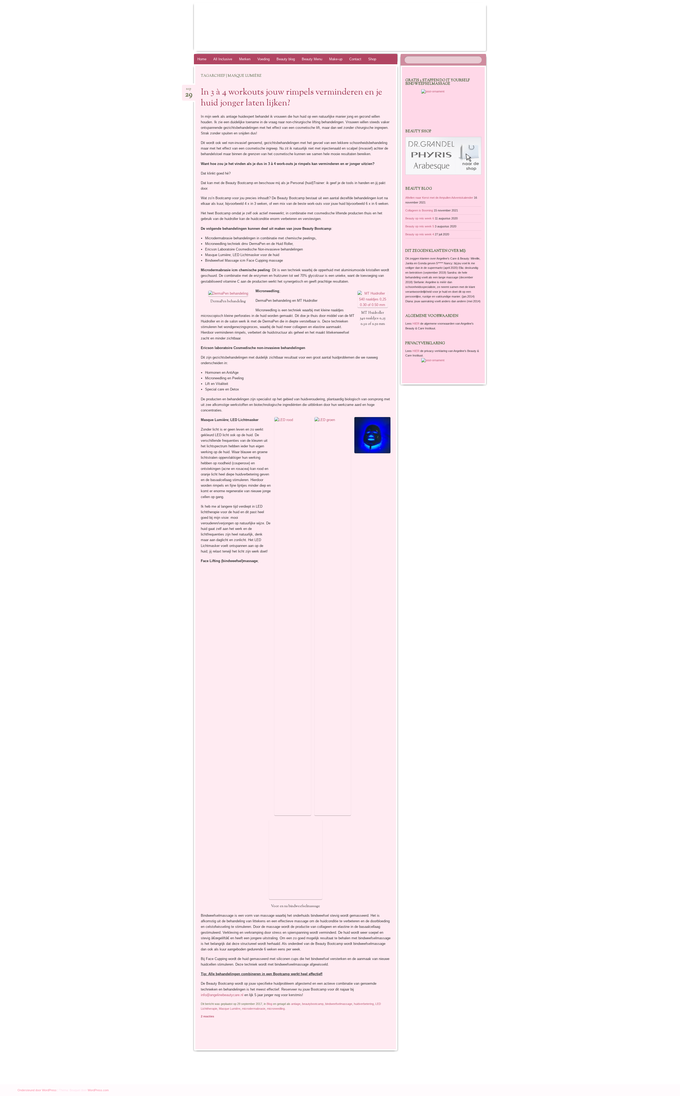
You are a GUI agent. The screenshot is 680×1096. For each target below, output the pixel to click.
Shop (372, 59)
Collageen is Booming (419, 210)
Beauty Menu (312, 59)
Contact (355, 59)
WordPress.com (98, 1090)
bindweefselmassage (338, 1003)
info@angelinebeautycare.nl (222, 995)
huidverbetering (364, 1003)
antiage (295, 1003)
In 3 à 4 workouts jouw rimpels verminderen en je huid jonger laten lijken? (291, 98)
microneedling (276, 1008)
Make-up (335, 59)
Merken (244, 59)
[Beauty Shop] (443, 173)
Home (201, 59)
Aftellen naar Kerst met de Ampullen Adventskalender (439, 197)
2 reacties (207, 1016)
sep (188, 90)
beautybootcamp (313, 1003)
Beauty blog (286, 59)
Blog (269, 1003)
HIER (416, 323)
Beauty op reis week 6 (419, 218)
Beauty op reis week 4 (419, 234)
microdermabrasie (253, 1008)
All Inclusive (222, 59)
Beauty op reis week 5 (419, 226)
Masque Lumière (229, 1008)
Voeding (263, 59)
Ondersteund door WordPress (37, 1090)
